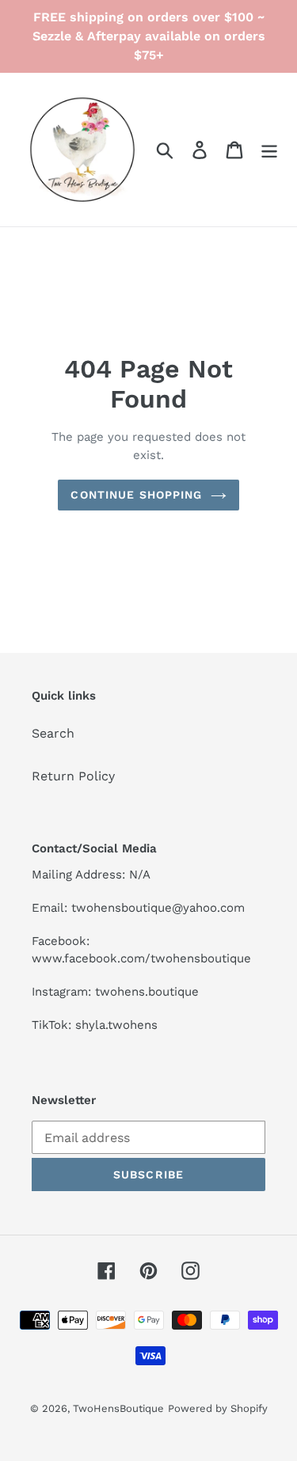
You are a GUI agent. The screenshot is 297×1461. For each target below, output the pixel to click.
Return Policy (73, 776)
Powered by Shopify (218, 1408)
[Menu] (269, 150)
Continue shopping (136, 494)
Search (53, 733)
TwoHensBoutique (118, 1408)
